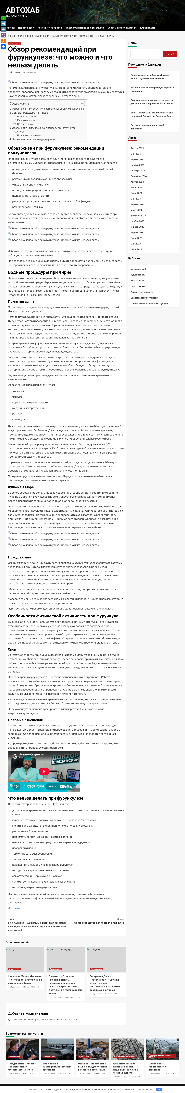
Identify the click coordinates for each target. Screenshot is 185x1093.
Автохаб (23, 10)
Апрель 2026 (137, 159)
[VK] (3, 29)
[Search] (177, 27)
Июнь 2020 (136, 238)
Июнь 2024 (136, 193)
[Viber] (3, 35)
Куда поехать (148, 27)
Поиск (132, 43)
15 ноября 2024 (134, 1076)
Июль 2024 (136, 187)
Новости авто (26, 27)
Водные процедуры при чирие (30, 112)
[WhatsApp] (3, 18)
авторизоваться (68, 1019)
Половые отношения (29, 135)
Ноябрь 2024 (137, 165)
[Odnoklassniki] (3, 41)
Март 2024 (136, 210)
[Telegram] (3, 24)
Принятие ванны (26, 116)
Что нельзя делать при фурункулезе (33, 139)
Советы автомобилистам (122, 27)
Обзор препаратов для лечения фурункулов (99, 921)
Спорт (20, 131)
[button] (80, 104)
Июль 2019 (136, 249)
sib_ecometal (15, 72)
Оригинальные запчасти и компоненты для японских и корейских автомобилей (152, 102)
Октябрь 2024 (138, 170)
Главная (10, 27)
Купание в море (26, 120)
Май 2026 (136, 153)
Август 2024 (137, 181)
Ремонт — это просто (49, 27)
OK (159, 1089)
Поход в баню (25, 124)
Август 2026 (137, 148)
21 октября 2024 (169, 1073)
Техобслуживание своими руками (85, 27)
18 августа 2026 (29, 1073)
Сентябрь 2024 (139, 176)
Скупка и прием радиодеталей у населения (148, 127)
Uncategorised (15, 43)
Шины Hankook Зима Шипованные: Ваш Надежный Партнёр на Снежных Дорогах (153, 114)
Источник (14, 908)
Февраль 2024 (138, 215)
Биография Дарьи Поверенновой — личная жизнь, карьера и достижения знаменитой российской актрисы (105, 983)
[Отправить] (3, 47)
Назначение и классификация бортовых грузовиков (152, 89)
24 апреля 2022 (29, 72)
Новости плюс (138, 286)
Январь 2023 (137, 226)
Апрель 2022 (137, 232)
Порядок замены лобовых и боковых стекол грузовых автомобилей (151, 77)
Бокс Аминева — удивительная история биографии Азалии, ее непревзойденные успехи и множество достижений (37, 925)
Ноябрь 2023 (137, 221)
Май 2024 (136, 198)
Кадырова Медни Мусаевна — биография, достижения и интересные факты (25, 980)
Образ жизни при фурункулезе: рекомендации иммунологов (48, 108)
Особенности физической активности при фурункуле (44, 127)
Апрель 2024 (137, 204)
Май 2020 (136, 243)
